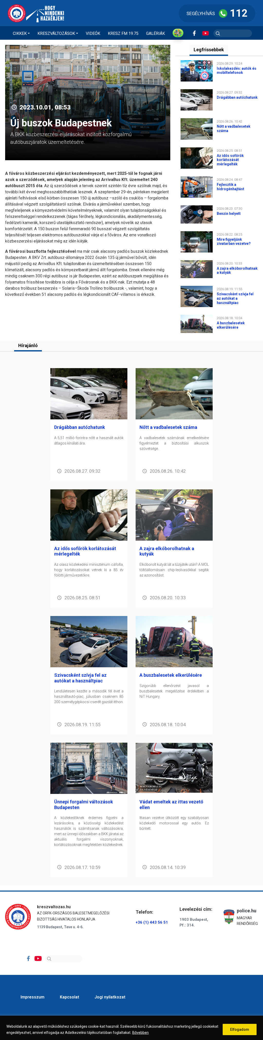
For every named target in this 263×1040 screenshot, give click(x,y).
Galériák (155, 33)
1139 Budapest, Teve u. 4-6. (60, 927)
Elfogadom (239, 1029)
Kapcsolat (69, 997)
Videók (93, 33)
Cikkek (20, 33)
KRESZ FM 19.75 (123, 33)
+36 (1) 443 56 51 (152, 922)
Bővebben (140, 1033)
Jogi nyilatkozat (110, 997)
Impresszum (32, 997)
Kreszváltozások (56, 33)
